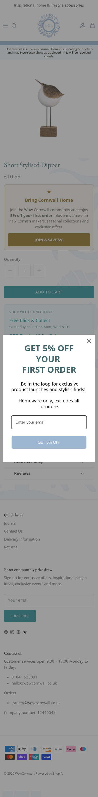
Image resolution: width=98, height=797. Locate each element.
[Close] (89, 341)
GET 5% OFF (49, 442)
